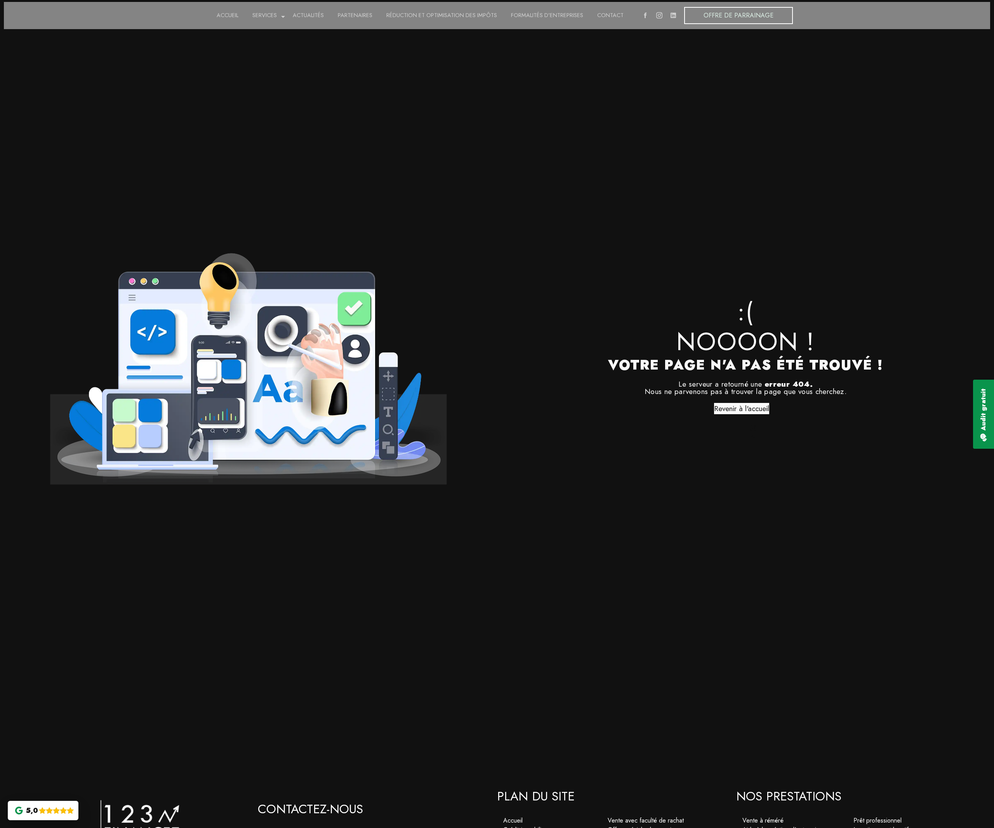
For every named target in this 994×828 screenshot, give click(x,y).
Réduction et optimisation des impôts (441, 13)
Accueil (227, 13)
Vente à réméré (763, 820)
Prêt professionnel (877, 820)
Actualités (308, 13)
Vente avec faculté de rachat (646, 820)
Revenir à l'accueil (741, 408)
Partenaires (355, 13)
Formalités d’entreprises (547, 13)
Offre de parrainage (738, 13)
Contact (610, 13)
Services (264, 13)
